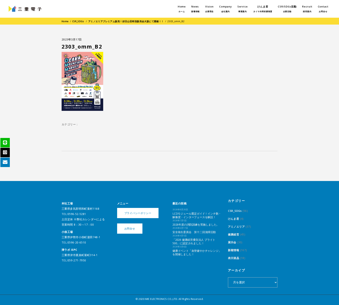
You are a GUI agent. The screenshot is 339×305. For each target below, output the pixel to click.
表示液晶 (233, 258)
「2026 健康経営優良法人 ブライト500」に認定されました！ (193, 241)
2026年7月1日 (179, 220)
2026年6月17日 (180, 227)
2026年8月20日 (180, 209)
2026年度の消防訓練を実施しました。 (195, 224)
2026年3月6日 (179, 246)
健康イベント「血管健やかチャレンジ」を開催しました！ (196, 252)
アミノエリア (236, 226)
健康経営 (233, 234)
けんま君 (233, 218)
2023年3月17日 (72, 39)
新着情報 (233, 250)
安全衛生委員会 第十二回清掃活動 (194, 232)
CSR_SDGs (78, 21)
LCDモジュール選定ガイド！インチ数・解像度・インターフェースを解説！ (196, 215)
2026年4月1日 (179, 235)
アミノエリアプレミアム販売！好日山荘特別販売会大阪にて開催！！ (126, 21)
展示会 (232, 242)
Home (65, 21)
